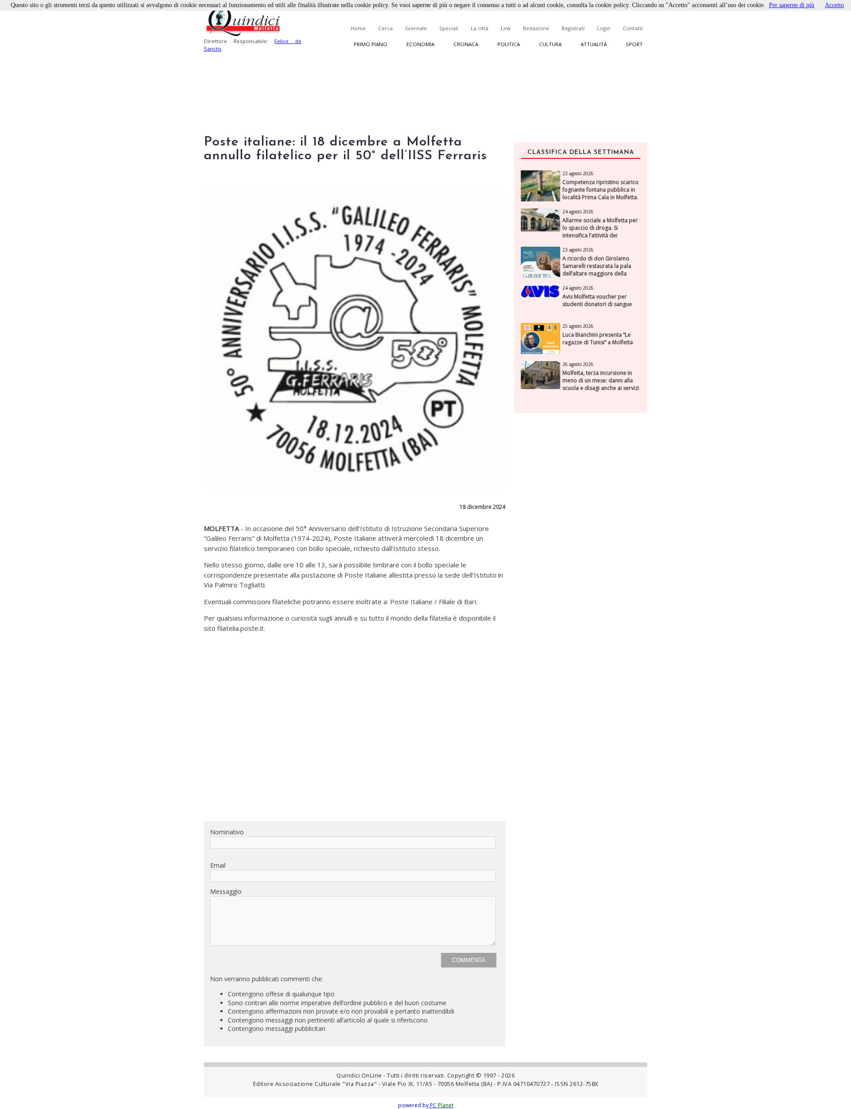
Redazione (536, 28)
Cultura (550, 44)
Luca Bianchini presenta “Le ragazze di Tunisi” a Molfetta (597, 338)
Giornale (416, 28)
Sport (634, 44)
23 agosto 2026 (577, 173)
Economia (420, 44)
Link (506, 28)
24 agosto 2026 (577, 211)
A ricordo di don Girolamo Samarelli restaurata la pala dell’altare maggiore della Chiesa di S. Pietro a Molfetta (598, 269)
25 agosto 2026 (577, 326)
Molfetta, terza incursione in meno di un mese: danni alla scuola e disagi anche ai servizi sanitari (600, 384)
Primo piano (370, 44)
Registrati (573, 28)
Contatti (633, 28)
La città (479, 28)
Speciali (448, 28)
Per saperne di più (791, 5)
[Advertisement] (354, 752)
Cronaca (465, 44)
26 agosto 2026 (577, 364)
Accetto (834, 5)
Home (358, 28)
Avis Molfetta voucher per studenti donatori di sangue (597, 300)
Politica (508, 44)
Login (603, 28)
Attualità (594, 44)
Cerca (385, 28)
